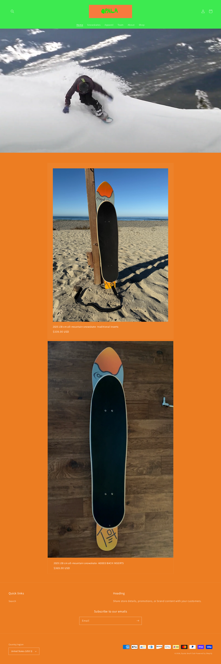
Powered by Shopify (204, 653)
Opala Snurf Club (188, 653)
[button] (12, 11)
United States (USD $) (21, 651)
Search (12, 601)
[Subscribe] (138, 621)
